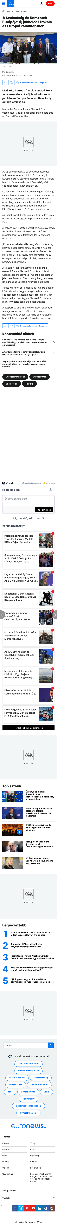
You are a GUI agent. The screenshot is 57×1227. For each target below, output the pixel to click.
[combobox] (29, 1045)
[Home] (3, 11)
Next (4, 1155)
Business (6, 1149)
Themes (6, 1136)
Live (50, 3)
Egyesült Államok (39, 1084)
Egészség (35, 1155)
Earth (32, 1149)
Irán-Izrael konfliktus (28, 1063)
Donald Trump (28, 1091)
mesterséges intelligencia (28, 1105)
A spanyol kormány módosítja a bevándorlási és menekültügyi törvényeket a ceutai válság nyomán (24, 364)
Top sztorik (11, 786)
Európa (10, 11)
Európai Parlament (15, 376)
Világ (32, 1143)
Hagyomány (28, 1098)
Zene (10, 1091)
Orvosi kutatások (28, 1113)
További (6, 1198)
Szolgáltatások (9, 1190)
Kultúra (33, 1161)
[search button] (51, 1045)
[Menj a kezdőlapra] (10, 3)
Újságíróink (7, 1174)
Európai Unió (39, 376)
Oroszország (15, 1084)
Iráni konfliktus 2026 (28, 1070)
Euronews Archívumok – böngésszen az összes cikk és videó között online (41, 1177)
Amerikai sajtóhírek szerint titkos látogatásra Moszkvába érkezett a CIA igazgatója (23, 353)
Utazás (5, 1161)
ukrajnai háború (17, 1077)
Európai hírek (21, 11)
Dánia (46, 1091)
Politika (29, 383)
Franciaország (40, 1077)
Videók (5, 1167)
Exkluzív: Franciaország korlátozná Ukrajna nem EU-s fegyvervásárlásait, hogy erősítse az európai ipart (24, 342)
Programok (35, 1167)
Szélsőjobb (11, 383)
